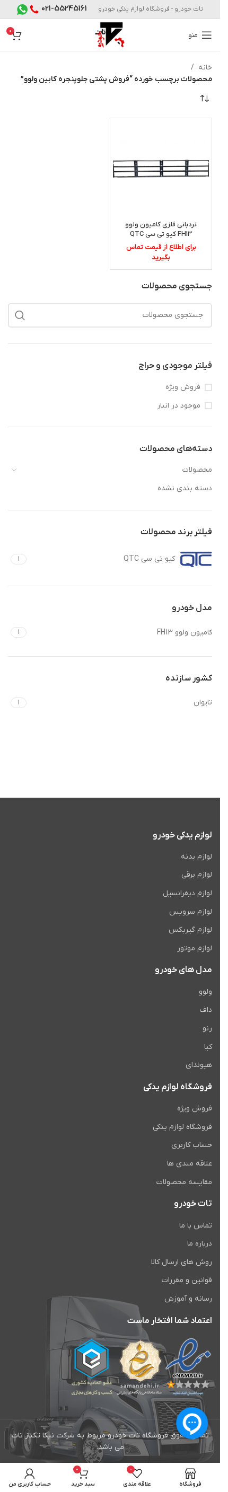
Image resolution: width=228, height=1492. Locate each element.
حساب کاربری (191, 1145)
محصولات (197, 470)
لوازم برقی (196, 875)
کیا (208, 1047)
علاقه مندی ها (189, 1164)
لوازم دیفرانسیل (187, 893)
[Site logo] (110, 35)
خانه (205, 68)
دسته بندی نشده (184, 488)
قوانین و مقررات (187, 1280)
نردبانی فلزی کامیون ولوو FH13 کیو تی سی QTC (161, 229)
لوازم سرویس (190, 912)
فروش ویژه (182, 387)
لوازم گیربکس (190, 930)
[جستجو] (20, 315)
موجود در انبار (178, 406)
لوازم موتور (194, 948)
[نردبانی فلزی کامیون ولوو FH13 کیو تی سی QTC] (161, 169)
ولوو (205, 992)
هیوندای (199, 1065)
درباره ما (199, 1244)
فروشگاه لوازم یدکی (182, 1127)
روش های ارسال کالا (181, 1262)
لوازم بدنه (196, 857)
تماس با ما (195, 1226)
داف (206, 1010)
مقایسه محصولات (184, 1182)
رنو (207, 1028)
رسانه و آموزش (188, 1299)
